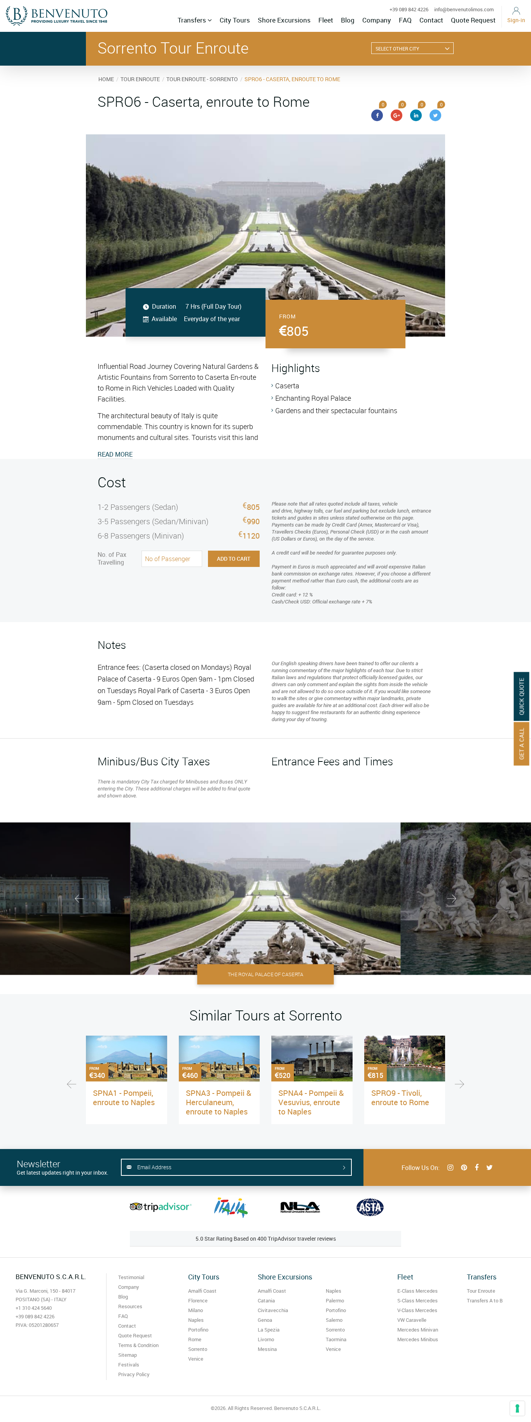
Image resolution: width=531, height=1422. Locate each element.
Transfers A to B (485, 1300)
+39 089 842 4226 (409, 9)
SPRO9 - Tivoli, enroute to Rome (400, 1097)
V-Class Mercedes (417, 1310)
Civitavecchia (273, 1310)
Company (376, 20)
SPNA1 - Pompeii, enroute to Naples (124, 1097)
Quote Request (473, 20)
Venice (195, 1358)
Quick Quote (522, 696)
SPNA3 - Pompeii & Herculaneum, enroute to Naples (218, 1102)
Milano (195, 1310)
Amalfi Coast (202, 1290)
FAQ (405, 20)
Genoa (265, 1319)
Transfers (193, 20)
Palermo (335, 1300)
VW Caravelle (411, 1319)
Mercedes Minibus (417, 1339)
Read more (115, 454)
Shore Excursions (284, 20)
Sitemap (127, 1354)
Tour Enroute (481, 1290)
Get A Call (522, 744)
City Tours (235, 20)
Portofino (198, 1329)
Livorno (266, 1339)
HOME (106, 79)
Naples (196, 1319)
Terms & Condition (138, 1345)
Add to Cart (233, 558)
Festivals (128, 1364)
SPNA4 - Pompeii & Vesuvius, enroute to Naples (311, 1102)
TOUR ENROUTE (140, 79)
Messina (267, 1349)
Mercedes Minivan (417, 1329)
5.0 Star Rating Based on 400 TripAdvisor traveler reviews (266, 1238)
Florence (198, 1300)
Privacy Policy (134, 1374)
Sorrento (197, 1349)
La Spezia (268, 1329)
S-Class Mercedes (417, 1300)
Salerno (334, 1319)
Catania (266, 1300)
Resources (130, 1306)
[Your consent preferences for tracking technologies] (517, 1408)
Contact (431, 20)
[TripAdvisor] (161, 1207)
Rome (194, 1339)
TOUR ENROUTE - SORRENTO (202, 79)
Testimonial (131, 1277)
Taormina (336, 1339)
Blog (348, 20)
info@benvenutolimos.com (464, 9)
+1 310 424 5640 (34, 1307)
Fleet (325, 20)
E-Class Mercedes (417, 1290)
